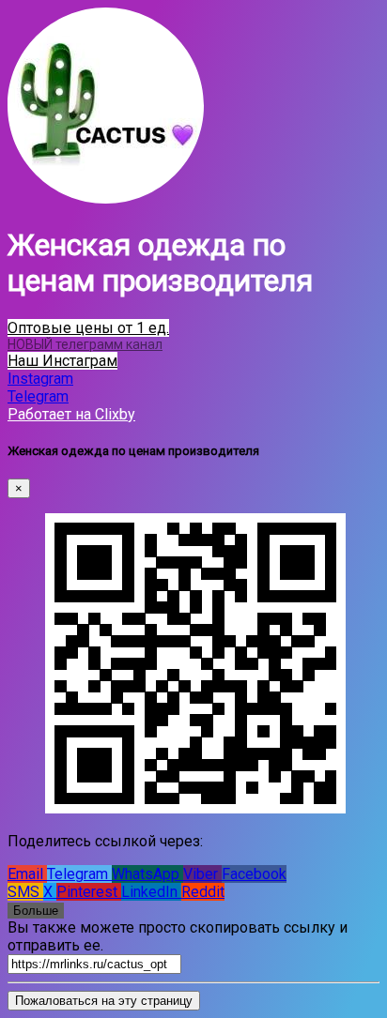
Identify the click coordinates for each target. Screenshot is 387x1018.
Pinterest (88, 892)
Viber (202, 874)
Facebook (254, 874)
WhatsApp (147, 874)
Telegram (79, 874)
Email (27, 874)
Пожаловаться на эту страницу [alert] (104, 1001)
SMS (25, 892)
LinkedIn (151, 892)
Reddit (202, 892)
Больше (35, 911)
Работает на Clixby (71, 414)
